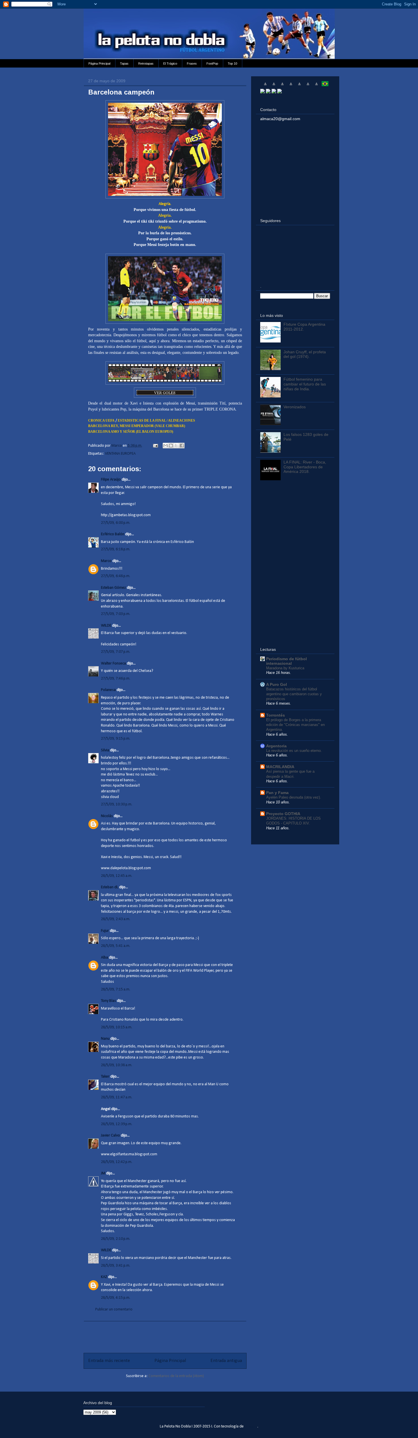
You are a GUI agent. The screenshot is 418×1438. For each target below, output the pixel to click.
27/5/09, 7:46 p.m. (115, 678)
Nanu (105, 1039)
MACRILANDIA (280, 766)
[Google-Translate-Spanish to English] (308, 86)
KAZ (104, 1277)
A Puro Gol (276, 684)
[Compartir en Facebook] (182, 445)
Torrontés (275, 715)
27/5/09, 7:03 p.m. (115, 614)
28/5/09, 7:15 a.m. (115, 989)
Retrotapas (146, 63)
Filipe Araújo (111, 479)
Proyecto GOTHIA (283, 813)
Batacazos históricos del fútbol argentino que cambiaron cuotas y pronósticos (294, 694)
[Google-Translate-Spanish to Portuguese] (325, 86)
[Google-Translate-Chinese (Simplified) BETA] (265, 86)
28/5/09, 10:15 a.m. (116, 1027)
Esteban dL (109, 887)
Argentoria (276, 746)
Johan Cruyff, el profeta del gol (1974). (305, 354)
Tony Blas (108, 1001)
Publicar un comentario (114, 1309)
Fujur (105, 931)
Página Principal (99, 63)
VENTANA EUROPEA (120, 454)
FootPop (212, 63)
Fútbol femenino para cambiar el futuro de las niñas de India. (305, 384)
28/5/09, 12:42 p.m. (116, 1162)
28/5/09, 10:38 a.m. (116, 1065)
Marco (106, 561)
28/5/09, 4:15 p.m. (115, 1298)
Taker (105, 1076)
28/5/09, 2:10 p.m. (115, 1239)
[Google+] (274, 92)
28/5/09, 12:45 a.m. (116, 876)
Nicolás (107, 816)
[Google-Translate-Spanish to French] (274, 86)
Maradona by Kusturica (285, 668)
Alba (104, 957)
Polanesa (108, 690)
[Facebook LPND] (268, 92)
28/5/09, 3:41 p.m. (115, 1265)
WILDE (106, 625)
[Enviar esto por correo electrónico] (165, 445)
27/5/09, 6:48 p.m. (115, 576)
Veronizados (295, 407)
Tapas (124, 63)
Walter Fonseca (113, 663)
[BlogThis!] (171, 445)
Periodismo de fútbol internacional (286, 661)
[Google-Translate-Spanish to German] (282, 86)
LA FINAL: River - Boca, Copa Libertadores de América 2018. (305, 467)
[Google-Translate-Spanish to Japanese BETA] (299, 86)
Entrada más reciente (109, 1360)
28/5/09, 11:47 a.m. (116, 1097)
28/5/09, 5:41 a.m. (115, 946)
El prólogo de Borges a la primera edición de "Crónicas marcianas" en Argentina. (295, 725)
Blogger (251, 1426)
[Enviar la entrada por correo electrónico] (155, 446)
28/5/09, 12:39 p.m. (116, 1124)
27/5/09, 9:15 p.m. (115, 739)
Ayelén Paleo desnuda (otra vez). (293, 797)
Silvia (105, 750)
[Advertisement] (164, 1334)
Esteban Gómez (113, 588)
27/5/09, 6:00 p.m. (115, 523)
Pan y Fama (277, 792)
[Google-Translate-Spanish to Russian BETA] (316, 86)
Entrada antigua (226, 1360)
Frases (192, 63)
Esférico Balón (112, 534)
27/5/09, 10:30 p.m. (116, 804)
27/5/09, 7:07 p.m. (115, 652)
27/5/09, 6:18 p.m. (115, 549)
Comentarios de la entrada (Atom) (176, 1376)
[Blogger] (279, 92)
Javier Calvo (110, 1135)
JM (103, 1173)
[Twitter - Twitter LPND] (262, 92)
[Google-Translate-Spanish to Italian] (291, 86)
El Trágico (170, 63)
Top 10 (232, 63)
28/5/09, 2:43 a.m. (115, 919)
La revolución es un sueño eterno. (294, 750)
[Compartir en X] (176, 445)
